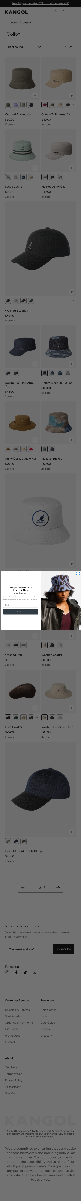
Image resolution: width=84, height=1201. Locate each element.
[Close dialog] (78, 573)
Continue (20, 612)
